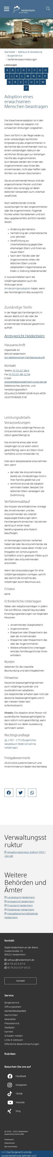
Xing (18, 1111)
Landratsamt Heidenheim (21, 897)
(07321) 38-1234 (19, 374)
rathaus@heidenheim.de (20, 960)
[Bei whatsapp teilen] (32, 793)
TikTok (19, 1094)
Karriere (8, 1032)
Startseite (9, 52)
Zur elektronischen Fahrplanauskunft (24, 357)
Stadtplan (9, 1027)
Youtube (20, 1102)
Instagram (21, 1085)
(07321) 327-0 (16, 964)
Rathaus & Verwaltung (30, 52)
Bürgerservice (15, 56)
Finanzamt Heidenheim (20, 905)
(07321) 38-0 (21, 371)
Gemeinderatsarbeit (15, 1011)
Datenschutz (9, 1143)
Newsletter (10, 1019)
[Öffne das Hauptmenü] (6, 8)
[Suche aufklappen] (48, 9)
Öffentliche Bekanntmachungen (21, 1044)
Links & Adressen (13, 1040)
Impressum (9, 1140)
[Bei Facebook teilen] (8, 793)
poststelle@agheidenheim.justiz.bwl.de (25, 382)
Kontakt (20, 981)
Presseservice (11, 1023)
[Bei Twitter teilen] (20, 793)
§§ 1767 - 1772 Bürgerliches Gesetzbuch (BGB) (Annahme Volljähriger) (20, 744)
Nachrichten (11, 1015)
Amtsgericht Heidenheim (24, 336)
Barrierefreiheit (10, 1147)
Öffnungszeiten (12, 1007)
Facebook (21, 1076)
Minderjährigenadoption (17, 288)
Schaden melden (13, 1036)
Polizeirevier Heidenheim (20, 910)
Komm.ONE (19, 1134)
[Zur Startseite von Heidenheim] (24, 9)
